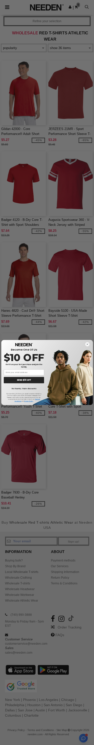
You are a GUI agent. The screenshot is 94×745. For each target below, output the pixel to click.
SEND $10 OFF (24, 380)
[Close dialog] (87, 344)
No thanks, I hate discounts (24, 388)
